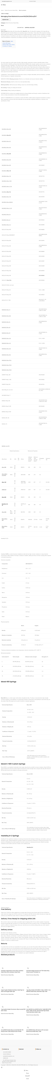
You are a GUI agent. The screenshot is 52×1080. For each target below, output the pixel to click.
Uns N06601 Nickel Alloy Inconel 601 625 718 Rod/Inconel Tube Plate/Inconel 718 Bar (12, 1030)
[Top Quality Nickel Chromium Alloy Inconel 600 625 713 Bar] (5, 1000)
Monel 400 (3, 697)
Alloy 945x (9, 280)
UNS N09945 (41, 275)
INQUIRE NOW (5, 19)
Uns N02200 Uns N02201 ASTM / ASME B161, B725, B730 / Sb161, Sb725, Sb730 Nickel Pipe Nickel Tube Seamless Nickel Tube (38, 1011)
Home (2, 10)
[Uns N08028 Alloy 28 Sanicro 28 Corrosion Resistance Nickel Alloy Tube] (31, 1021)
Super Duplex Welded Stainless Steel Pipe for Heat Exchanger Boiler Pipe (12, 990)
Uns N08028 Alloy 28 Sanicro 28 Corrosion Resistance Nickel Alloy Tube (37, 1030)
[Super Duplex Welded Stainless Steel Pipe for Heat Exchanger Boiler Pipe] (5, 981)
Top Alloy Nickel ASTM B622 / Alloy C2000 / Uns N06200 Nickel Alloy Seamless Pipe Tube (38, 990)
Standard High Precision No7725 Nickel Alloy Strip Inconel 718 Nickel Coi (37, 971)
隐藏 (11, 41)
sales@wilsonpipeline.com (7, 1)
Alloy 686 (9, 153)
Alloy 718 (9, 170)
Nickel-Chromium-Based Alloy (11, 10)
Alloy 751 (9, 191)
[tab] (20, 27)
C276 (7, 554)
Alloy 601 (9, 135)
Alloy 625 (25, 31)
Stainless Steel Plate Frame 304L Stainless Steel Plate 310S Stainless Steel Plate (12, 971)
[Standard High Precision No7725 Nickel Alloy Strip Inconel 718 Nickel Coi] (31, 961)
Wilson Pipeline (4, 31)
